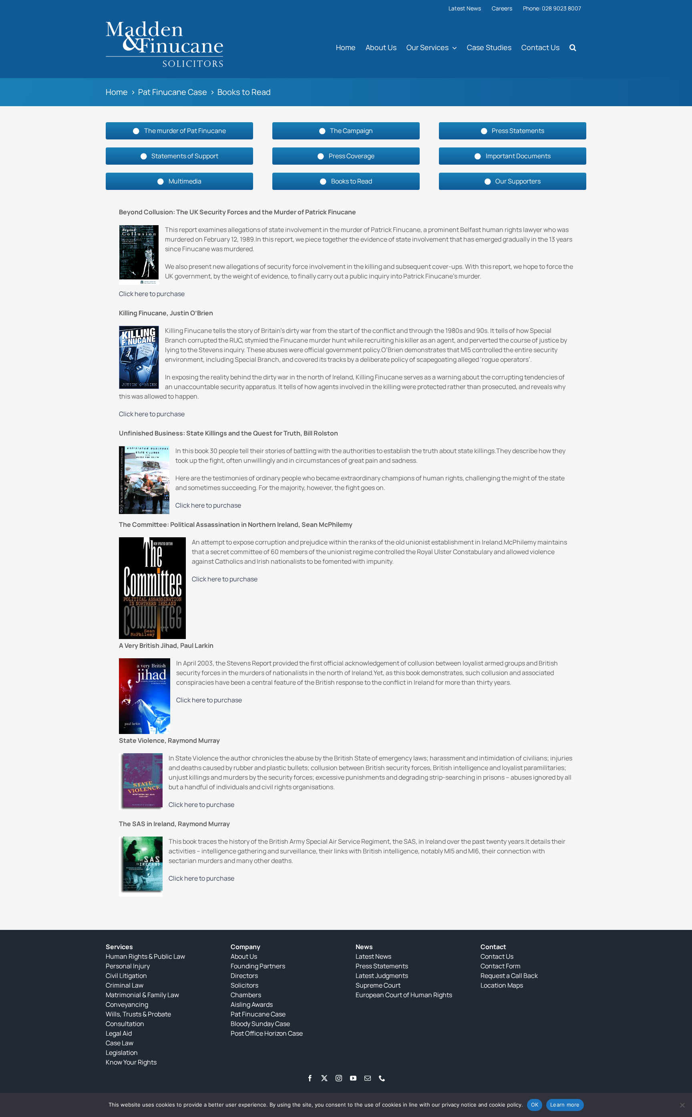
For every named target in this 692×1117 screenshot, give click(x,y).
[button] (572, 47)
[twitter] (324, 1078)
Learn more (565, 1104)
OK (535, 1104)
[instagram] (339, 1078)
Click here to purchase (152, 293)
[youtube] (353, 1078)
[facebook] (310, 1078)
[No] (682, 1105)
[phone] (382, 1078)
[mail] (367, 1078)
